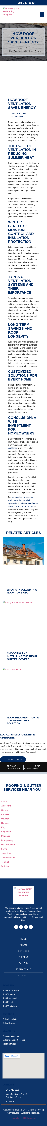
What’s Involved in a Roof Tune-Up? (22, 591)
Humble (5, 823)
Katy (3, 827)
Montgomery (7, 840)
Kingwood (6, 831)
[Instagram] (21, 927)
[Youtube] (31, 927)
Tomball (5, 862)
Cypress (5, 814)
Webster (5, 866)
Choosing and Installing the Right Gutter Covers (22, 656)
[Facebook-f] (16, 927)
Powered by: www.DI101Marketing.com (23, 1118)
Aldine (4, 801)
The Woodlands (8, 857)
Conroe (4, 810)
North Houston (8, 844)
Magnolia (5, 836)
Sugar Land (6, 853)
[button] (42, 14)
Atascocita (6, 805)
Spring (4, 849)
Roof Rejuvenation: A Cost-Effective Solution (23, 720)
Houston (5, 818)
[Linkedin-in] (26, 927)
